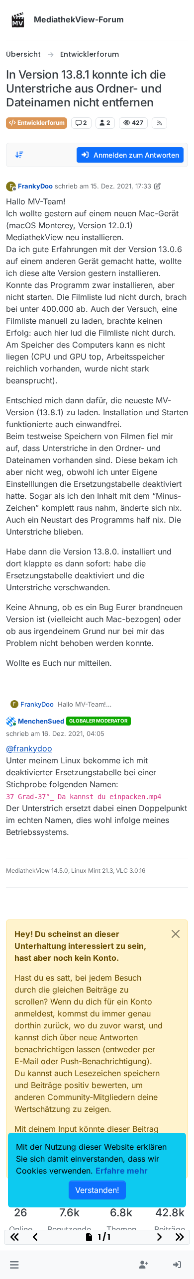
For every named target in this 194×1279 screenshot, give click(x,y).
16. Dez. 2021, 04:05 (73, 733)
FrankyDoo (35, 186)
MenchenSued (41, 721)
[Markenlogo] (18, 20)
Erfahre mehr (122, 1171)
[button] (14, 1265)
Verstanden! (97, 1190)
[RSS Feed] (159, 122)
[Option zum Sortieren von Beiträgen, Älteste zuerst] (19, 155)
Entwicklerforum (40, 122)
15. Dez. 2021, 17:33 (121, 186)
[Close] (176, 934)
